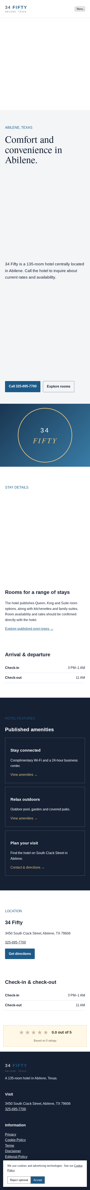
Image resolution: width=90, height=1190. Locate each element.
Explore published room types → (29, 628)
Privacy (10, 1134)
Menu (80, 8)
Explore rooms (58, 386)
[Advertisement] (45, 63)
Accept (37, 1180)
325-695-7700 (15, 942)
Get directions (20, 953)
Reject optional (19, 1180)
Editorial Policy (16, 1157)
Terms (9, 1145)
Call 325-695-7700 (23, 386)
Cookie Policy (15, 1140)
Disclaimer (13, 1151)
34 (16, 9)
